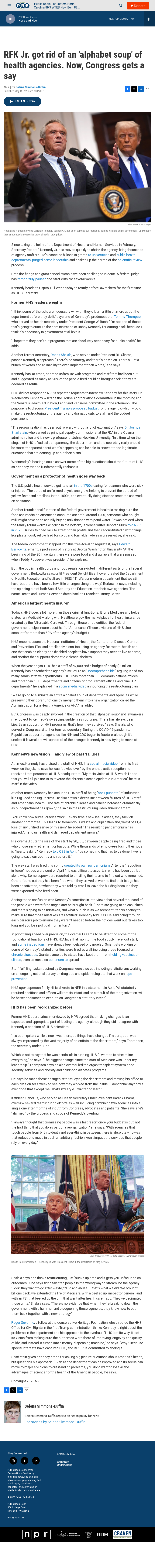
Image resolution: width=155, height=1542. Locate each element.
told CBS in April (64, 851)
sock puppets (108, 793)
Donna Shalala (61, 355)
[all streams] (149, 18)
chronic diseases (24, 955)
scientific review (130, 260)
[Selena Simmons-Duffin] (12, 1412)
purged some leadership (50, 260)
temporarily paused (32, 279)
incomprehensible (101, 671)
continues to (58, 960)
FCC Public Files (66, 1454)
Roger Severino (22, 1322)
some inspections (31, 944)
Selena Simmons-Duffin (31, 87)
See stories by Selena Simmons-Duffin (55, 1422)
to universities (98, 255)
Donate (140, 6)
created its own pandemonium (87, 865)
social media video (72, 686)
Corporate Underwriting (64, 1463)
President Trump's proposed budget (72, 408)
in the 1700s (83, 486)
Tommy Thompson (128, 317)
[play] (10, 19)
